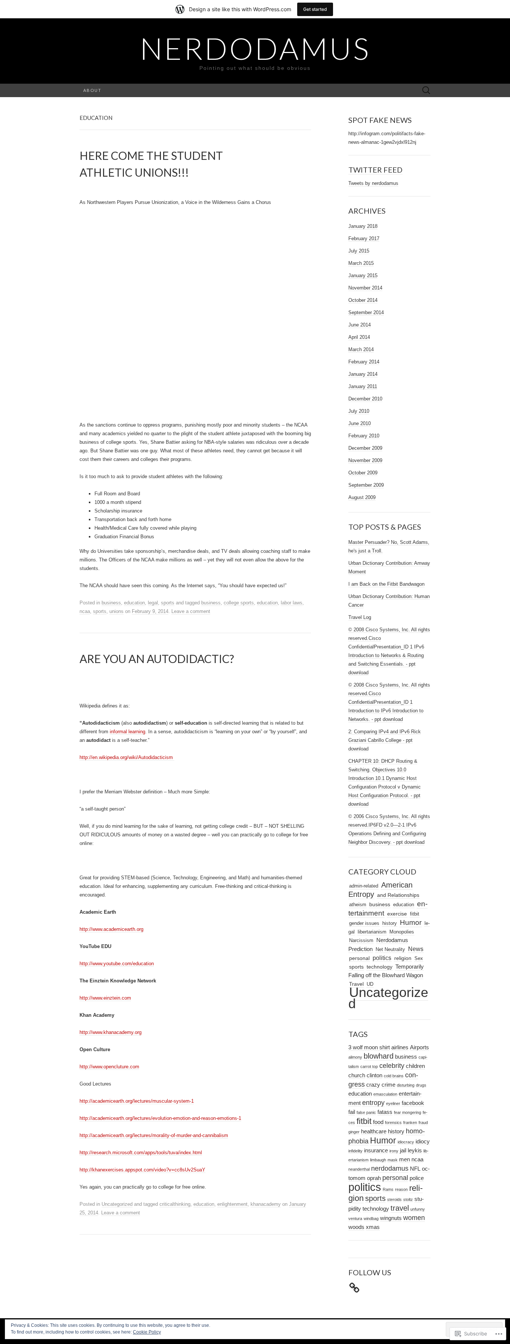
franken (410, 1122)
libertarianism (372, 932)
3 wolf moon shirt (369, 1047)
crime (388, 1085)
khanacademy (266, 1204)
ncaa (85, 611)
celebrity (391, 1065)
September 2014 (366, 312)
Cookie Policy (147, 1332)
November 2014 (365, 288)
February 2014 (363, 362)
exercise (397, 914)
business (111, 603)
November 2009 (365, 460)
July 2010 (358, 411)
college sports (239, 603)
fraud (423, 1122)
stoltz (408, 1199)
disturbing (405, 1085)
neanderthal (359, 1169)
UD (370, 984)
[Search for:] (426, 90)
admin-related (363, 886)
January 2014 (362, 374)
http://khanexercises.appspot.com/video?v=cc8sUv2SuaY (142, 1170)
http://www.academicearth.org (111, 929)
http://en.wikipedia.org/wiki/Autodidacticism (127, 757)
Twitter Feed (375, 169)
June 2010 (359, 423)
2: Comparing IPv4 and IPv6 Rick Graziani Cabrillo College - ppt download (384, 740)
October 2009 (362, 473)
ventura (355, 1218)
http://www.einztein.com (105, 998)
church (356, 1075)
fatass (384, 1112)
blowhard (379, 1056)
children (415, 1066)
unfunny (417, 1209)
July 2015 (358, 251)
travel (400, 1208)
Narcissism (361, 940)
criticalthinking (174, 1204)
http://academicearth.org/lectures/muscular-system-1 (137, 1101)
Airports (419, 1047)
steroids (394, 1199)
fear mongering (407, 1112)
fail (351, 1112)
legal (153, 603)
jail (403, 1150)
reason (401, 1189)
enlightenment (232, 1204)
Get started (315, 9)
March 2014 (361, 349)
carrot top (369, 1066)
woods (356, 1227)
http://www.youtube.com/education (117, 963)
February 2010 (363, 436)
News (415, 948)
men (404, 1159)
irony (393, 1151)
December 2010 (365, 399)
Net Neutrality (390, 949)
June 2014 (359, 325)
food (378, 1122)
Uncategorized (117, 1204)
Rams (388, 1189)
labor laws (291, 603)
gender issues (364, 923)
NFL (415, 1169)
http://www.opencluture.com (109, 1066)
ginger (354, 1132)
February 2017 (363, 238)
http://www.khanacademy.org (111, 1032)
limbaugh (378, 1160)
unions (116, 611)
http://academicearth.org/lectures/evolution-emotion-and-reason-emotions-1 (160, 1118)
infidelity (355, 1151)
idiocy (423, 1142)
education (134, 603)
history (389, 923)
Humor (411, 922)
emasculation (385, 1094)
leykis (415, 1150)
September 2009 (366, 485)
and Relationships (398, 895)
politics (382, 957)
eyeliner (393, 1103)
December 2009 (365, 448)
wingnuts (391, 1218)
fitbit (414, 914)
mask (393, 1160)
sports (167, 603)
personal (359, 958)
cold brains (394, 1076)
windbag (371, 1218)
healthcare (373, 1131)
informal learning (127, 731)
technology (379, 967)
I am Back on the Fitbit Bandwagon (386, 584)
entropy (373, 1102)
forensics (393, 1122)
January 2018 (362, 226)
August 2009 (362, 497)
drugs (421, 1085)
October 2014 (362, 300)
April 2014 (359, 337)
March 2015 (361, 263)
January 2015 (362, 275)
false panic (366, 1112)
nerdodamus (389, 1168)
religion (402, 958)
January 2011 (362, 386)
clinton (374, 1075)
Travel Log (359, 617)
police (417, 1178)
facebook (413, 1103)
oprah (374, 1178)
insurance (376, 1150)
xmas (373, 1227)
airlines (399, 1047)
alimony (355, 1057)
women (414, 1217)
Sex (418, 958)
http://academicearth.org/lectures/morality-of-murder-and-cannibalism (154, 1135)
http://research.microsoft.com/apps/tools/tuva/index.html (141, 1152)
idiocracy (406, 1142)
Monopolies (401, 932)
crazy (373, 1085)
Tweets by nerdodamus (373, 183)
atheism (357, 904)
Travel (356, 984)
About (92, 90)
